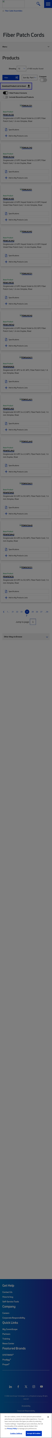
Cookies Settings (16, 1433)
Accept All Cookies (34, 1433)
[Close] (48, 1417)
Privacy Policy (12, 1428)
